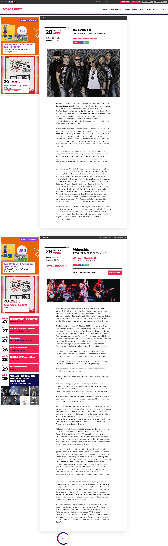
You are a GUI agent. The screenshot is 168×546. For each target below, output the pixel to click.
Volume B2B (136, 1)
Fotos (134, 10)
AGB (96, 1)
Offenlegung (101, 1)
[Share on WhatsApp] (87, 42)
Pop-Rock (103, 237)
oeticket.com (115, 273)
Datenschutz (109, 1)
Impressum (116, 1)
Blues (110, 540)
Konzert (46, 18)
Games (156, 10)
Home (106, 10)
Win (141, 10)
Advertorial (32, 20)
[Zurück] (42, 18)
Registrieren (160, 1)
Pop (105, 540)
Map (76, 42)
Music (148, 10)
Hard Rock (112, 237)
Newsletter (125, 1)
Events (127, 10)
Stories (23, 20)
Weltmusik (122, 540)
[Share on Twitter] (84, 42)
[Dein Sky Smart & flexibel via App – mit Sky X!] (20, 36)
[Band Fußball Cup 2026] (20, 75)
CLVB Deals (116, 10)
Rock (119, 237)
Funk (124, 237)
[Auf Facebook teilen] (81, 42)
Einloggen (148, 1)
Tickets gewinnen (12, 90)
